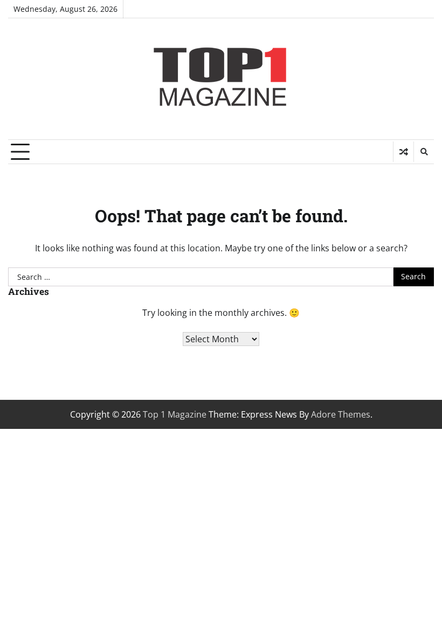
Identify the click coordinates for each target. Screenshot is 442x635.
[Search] (423, 152)
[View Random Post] (403, 152)
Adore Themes (340, 414)
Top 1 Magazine (174, 414)
